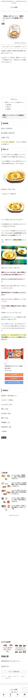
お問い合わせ (14, 692)
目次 (12, 99)
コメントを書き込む (14, 671)
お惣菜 (4, 437)
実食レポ (9, 106)
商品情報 (9, 104)
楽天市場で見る (14, 378)
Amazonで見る (14, 374)
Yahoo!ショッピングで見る (14, 382)
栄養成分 (9, 109)
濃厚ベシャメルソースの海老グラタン (14, 102)
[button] (25, 386)
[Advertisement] (14, 80)
